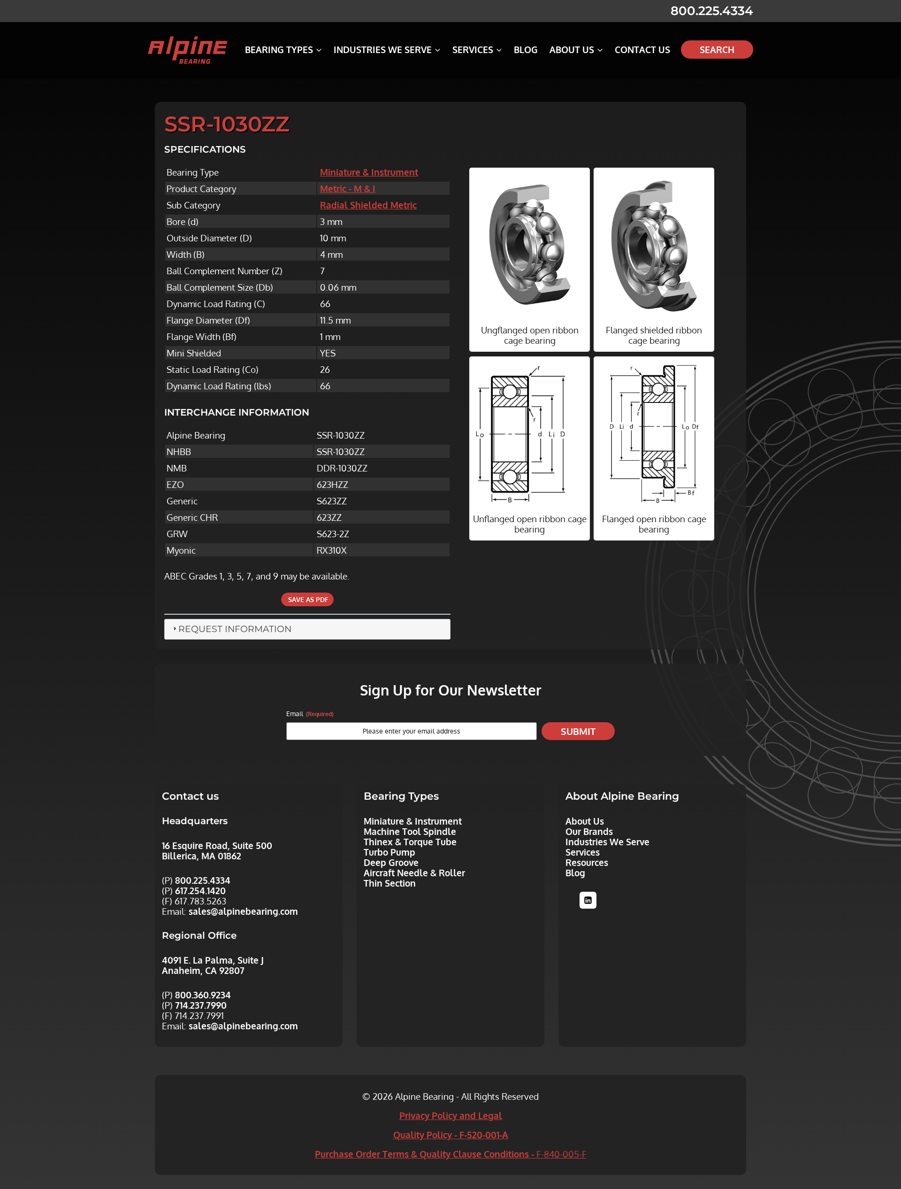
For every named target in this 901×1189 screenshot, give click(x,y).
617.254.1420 (200, 890)
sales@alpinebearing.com (243, 911)
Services (582, 851)
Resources (586, 862)
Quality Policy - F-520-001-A (450, 1134)
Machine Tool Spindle (410, 831)
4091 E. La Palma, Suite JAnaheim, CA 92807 (213, 965)
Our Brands (589, 831)
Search (717, 49)
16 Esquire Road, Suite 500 (217, 845)
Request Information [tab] (234, 629)
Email (310, 714)
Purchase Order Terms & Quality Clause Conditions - (451, 1153)
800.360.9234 (203, 994)
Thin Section (390, 882)
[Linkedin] (588, 900)
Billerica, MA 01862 (201, 855)
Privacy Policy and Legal (450, 1115)
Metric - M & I (347, 188)
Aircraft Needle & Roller (414, 872)
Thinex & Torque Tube (410, 841)
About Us (584, 820)
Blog (526, 49)
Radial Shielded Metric (368, 204)
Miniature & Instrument (369, 172)
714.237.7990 (201, 1005)
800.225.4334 (712, 10)
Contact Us (642, 49)
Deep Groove (391, 862)
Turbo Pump (389, 851)
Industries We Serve (607, 841)
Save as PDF (307, 599)
